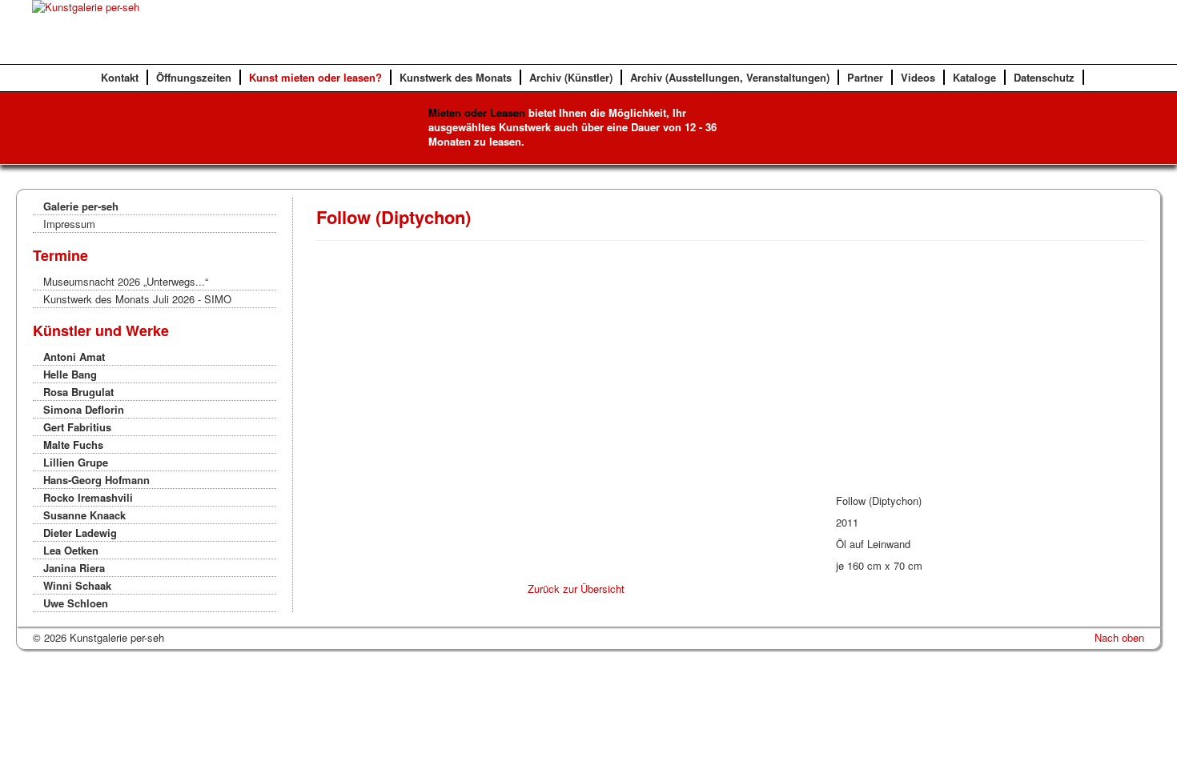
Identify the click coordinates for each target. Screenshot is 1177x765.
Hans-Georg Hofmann (96, 479)
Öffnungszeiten (193, 77)
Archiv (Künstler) (571, 77)
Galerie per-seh (81, 206)
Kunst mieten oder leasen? (315, 77)
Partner (865, 77)
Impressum (69, 223)
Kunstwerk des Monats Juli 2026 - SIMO (137, 298)
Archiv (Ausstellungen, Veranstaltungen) (730, 77)
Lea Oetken (70, 550)
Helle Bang (70, 374)
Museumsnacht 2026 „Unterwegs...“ (125, 281)
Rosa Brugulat (78, 391)
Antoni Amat (74, 356)
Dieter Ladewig (80, 532)
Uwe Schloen (75, 603)
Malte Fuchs (73, 444)
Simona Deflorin (83, 409)
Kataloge (974, 77)
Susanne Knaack (84, 515)
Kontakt (120, 77)
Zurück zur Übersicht (576, 588)
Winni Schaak (77, 585)
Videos (918, 77)
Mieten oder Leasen (476, 112)
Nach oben (1119, 637)
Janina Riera (74, 567)
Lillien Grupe (75, 462)
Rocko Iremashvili (88, 497)
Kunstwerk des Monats (456, 77)
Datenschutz (1044, 77)
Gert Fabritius (77, 427)
